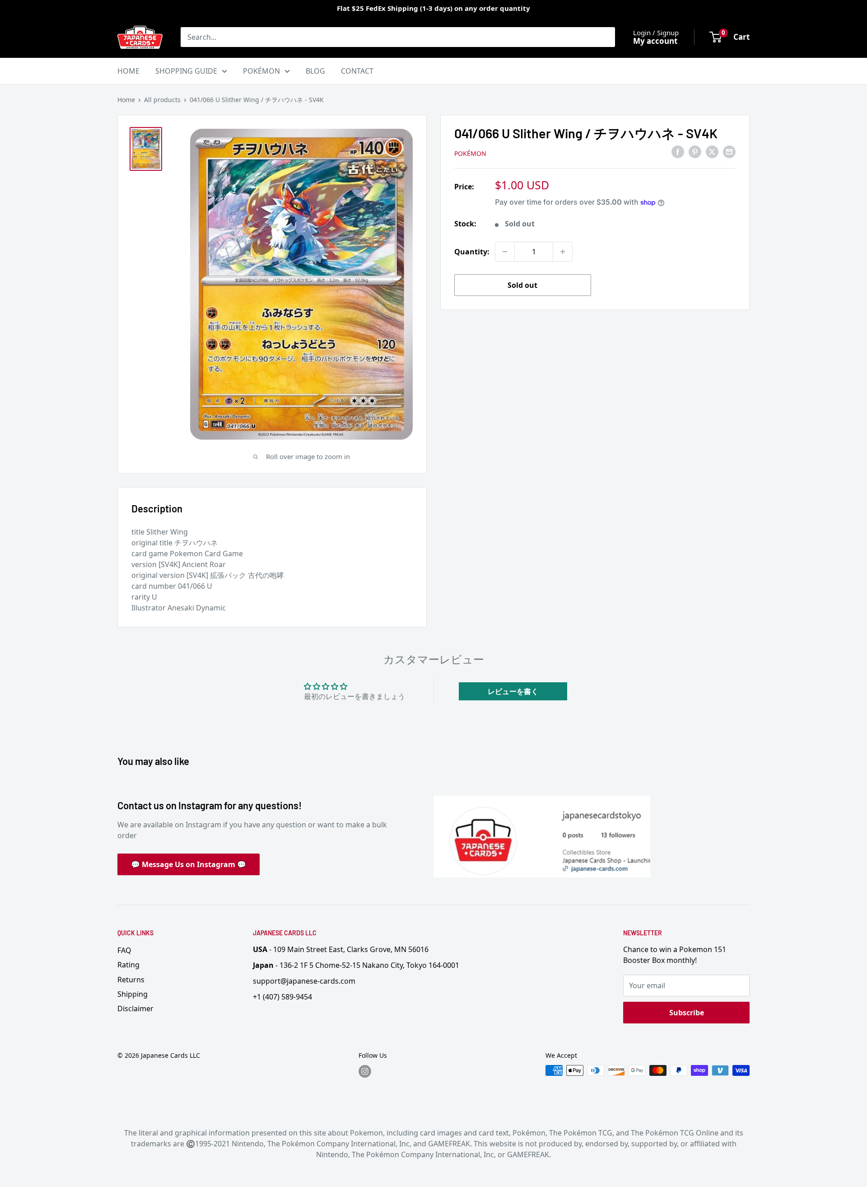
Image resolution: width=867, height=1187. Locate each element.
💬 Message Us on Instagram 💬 (188, 864)
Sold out (522, 285)
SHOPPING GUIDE (186, 71)
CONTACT (357, 71)
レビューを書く (513, 691)
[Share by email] (729, 151)
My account (655, 41)
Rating (128, 965)
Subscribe (686, 1013)
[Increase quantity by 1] (562, 251)
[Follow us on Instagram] (365, 1071)
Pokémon (470, 153)
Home (126, 99)
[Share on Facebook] (677, 151)
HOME (128, 71)
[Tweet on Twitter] (712, 151)
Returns (130, 980)
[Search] (603, 37)
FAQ (124, 950)
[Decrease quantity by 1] (504, 251)
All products (162, 99)
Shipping (132, 994)
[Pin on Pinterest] (695, 151)
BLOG (315, 71)
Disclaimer (135, 1008)
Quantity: (471, 252)
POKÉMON (261, 71)
